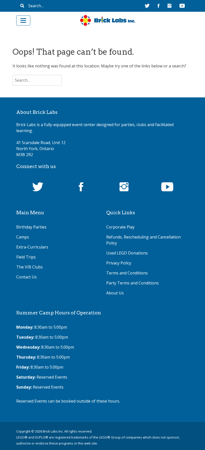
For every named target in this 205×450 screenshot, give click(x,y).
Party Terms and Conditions (132, 283)
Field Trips (26, 257)
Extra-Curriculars (32, 247)
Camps (22, 237)
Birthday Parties (31, 227)
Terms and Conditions (127, 273)
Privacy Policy (118, 263)
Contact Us (26, 277)
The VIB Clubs (29, 267)
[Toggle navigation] (23, 20)
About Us (115, 293)
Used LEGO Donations (127, 253)
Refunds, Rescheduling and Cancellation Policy (143, 240)
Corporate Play (120, 227)
